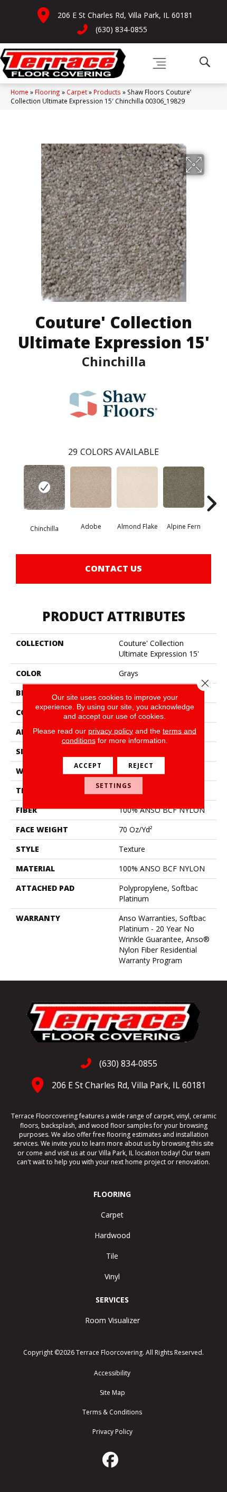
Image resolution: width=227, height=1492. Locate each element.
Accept (88, 765)
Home (20, 92)
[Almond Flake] (137, 487)
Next (211, 487)
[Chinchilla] (44, 487)
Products (107, 92)
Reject (141, 765)
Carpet (77, 92)
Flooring (47, 92)
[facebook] (110, 1459)
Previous (16, 487)
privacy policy (110, 730)
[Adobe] (91, 487)
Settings (113, 785)
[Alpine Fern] (183, 487)
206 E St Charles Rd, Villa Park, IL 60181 (125, 15)
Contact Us (113, 568)
